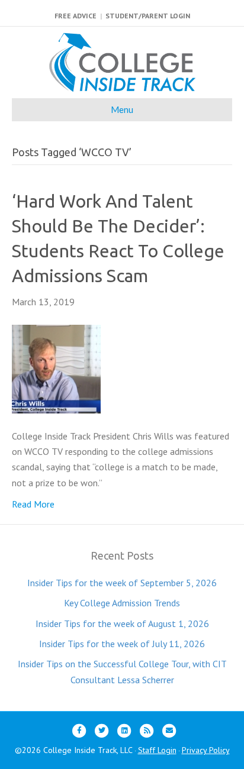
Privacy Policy (206, 750)
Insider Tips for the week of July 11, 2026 (122, 644)
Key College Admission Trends (122, 603)
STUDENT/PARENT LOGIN (147, 15)
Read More (33, 504)
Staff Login (157, 750)
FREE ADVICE (75, 15)
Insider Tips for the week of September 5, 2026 (122, 583)
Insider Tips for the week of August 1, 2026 (122, 623)
